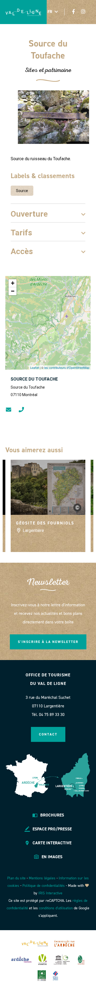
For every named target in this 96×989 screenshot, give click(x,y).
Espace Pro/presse (52, 829)
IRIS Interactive (50, 893)
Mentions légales (42, 878)
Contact (48, 734)
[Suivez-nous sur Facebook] (73, 11)
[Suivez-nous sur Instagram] (83, 11)
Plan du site (16, 878)
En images (52, 857)
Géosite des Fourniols (45, 523)
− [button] (12, 291)
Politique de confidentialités (43, 885)
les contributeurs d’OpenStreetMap (66, 367)
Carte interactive (52, 843)
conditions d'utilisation (56, 908)
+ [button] (12, 283)
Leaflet (34, 367)
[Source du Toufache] (53, 117)
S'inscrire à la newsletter (48, 641)
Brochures (52, 815)
